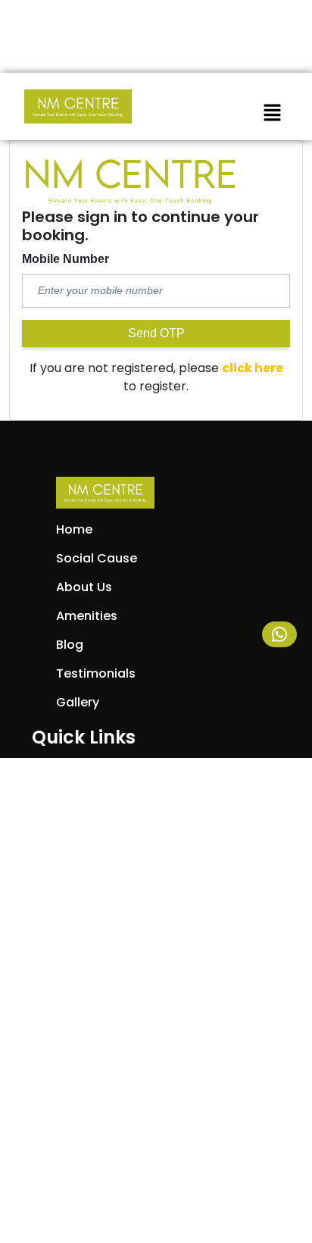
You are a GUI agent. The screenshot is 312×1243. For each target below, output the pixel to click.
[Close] (258, 21)
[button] (272, 112)
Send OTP (156, 333)
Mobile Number (65, 258)
